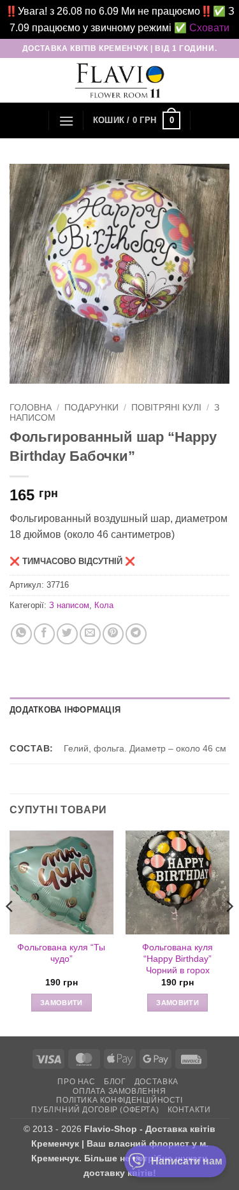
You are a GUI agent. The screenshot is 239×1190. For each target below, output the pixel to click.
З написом (69, 605)
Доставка (156, 1081)
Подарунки (91, 407)
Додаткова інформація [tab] (65, 710)
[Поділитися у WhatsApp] (21, 633)
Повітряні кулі (166, 407)
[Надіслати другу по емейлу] (90, 633)
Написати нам (186, 1161)
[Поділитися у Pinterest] (113, 633)
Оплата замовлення (119, 1091)
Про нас (76, 1081)
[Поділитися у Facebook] (44, 633)
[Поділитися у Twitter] (67, 633)
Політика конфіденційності (119, 1100)
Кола (103, 605)
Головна (31, 407)
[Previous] (10, 932)
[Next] (228, 932)
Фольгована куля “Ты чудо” (61, 953)
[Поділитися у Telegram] (136, 633)
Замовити (61, 1002)
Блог (115, 1081)
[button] (66, 120)
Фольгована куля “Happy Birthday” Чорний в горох (177, 959)
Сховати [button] (209, 27)
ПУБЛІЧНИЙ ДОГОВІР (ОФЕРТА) (95, 1109)
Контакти (189, 1109)
